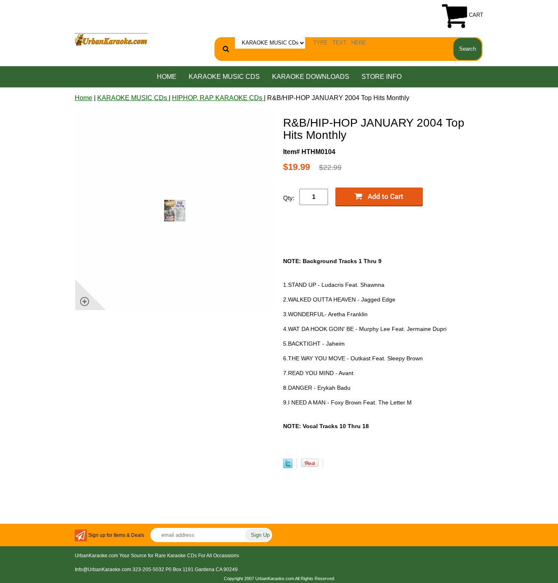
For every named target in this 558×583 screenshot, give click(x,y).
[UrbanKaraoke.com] (111, 39)
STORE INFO (382, 76)
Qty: (289, 197)
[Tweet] (287, 465)
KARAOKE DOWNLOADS (310, 76)
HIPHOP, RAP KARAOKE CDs (218, 97)
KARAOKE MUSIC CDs (224, 76)
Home (166, 76)
